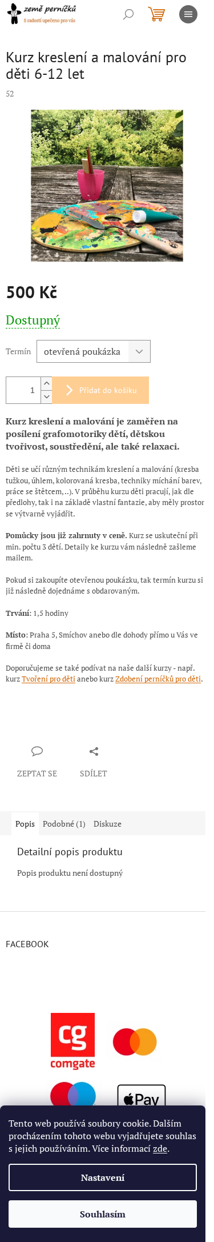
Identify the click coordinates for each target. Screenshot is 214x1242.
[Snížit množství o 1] (46, 396)
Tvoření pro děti (48, 679)
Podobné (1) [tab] (64, 823)
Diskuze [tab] (108, 823)
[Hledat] (128, 14)
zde (160, 1148)
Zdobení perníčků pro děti (158, 679)
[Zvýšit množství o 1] (46, 383)
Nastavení (102, 1177)
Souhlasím (103, 1214)
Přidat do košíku (108, 390)
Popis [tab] (25, 823)
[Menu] (188, 14)
